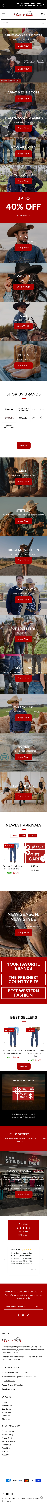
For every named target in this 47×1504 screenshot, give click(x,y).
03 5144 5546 (9, 1381)
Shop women (23, 287)
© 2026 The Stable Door (11, 1498)
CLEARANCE (23, 215)
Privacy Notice (7, 1438)
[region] (23, 1260)
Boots (22, 835)
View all (23, 445)
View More (23, 1194)
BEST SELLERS (23, 1017)
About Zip (6, 1448)
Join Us (5, 1451)
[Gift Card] (34, 853)
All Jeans (32, 835)
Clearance (6, 1419)
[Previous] (4, 4)
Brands (4, 1402)
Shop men (23, 247)
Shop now (23, 46)
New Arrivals (7, 1405)
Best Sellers (6, 1409)
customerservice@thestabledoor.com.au (20, 1376)
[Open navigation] (7, 14)
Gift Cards (6, 1416)
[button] (5, 1260)
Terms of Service (8, 1441)
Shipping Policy (8, 1431)
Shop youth (23, 326)
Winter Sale (6, 1412)
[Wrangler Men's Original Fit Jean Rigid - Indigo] (13, 853)
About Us (5, 1455)
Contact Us (6, 1445)
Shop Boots (23, 365)
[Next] (43, 4)
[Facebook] (18, 1315)
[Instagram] (28, 1315)
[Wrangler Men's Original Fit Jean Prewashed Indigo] (34, 1037)
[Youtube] (23, 1315)
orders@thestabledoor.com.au (16, 1372)
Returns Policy (7, 1434)
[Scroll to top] (41, 1497)
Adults (14, 835)
